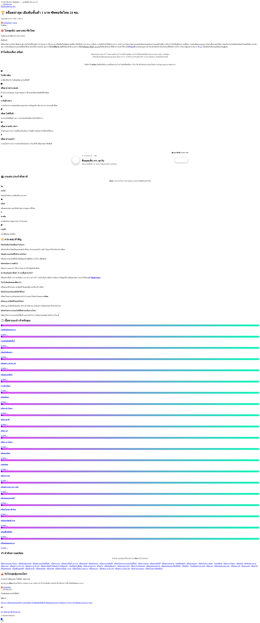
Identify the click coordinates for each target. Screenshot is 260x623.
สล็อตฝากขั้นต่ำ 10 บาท (69, 563)
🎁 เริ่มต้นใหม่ (6, 23)
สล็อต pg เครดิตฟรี (106, 563)
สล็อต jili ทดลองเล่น (138, 566)
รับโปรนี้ (182, 160)
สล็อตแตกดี (83, 563)
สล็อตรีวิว (185, 566)
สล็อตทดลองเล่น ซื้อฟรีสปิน (171, 566)
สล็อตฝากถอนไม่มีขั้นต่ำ (41, 563)
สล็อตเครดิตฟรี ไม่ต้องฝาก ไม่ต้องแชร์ (54, 566)
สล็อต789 (254, 566)
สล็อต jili (100, 566)
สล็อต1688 (50, 568)
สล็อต (132, 47)
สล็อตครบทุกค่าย (168, 563)
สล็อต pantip (245, 566)
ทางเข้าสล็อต (26, 603)
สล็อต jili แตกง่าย (89, 566)
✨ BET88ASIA (6, 4)
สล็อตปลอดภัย (6, 568)
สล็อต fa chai (55, 563)
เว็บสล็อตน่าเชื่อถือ (75, 566)
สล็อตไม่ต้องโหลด (24, 563)
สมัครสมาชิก (10, 6)
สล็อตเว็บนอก (93, 563)
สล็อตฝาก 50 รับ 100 (32, 566)
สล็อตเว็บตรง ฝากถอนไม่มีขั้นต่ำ (125, 563)
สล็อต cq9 (209, 566)
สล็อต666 (239, 563)
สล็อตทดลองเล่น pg (52, 603)
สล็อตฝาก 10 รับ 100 (17, 566)
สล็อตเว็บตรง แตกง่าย (80, 568)
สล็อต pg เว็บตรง (229, 563)
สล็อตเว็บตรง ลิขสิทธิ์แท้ (153, 568)
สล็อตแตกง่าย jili (250, 563)
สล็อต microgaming (137, 568)
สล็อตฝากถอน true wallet (83, 603)
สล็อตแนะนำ (93, 568)
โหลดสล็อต (218, 563)
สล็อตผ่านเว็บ (30, 568)
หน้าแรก (4, 603)
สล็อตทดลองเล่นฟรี (14, 603)
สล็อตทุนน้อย (40, 568)
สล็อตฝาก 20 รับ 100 (107, 568)
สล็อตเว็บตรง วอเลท (205, 563)
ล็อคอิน (3, 6)
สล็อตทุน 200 (235, 566)
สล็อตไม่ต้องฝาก (110, 566)
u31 (201, 47)
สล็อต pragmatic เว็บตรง (9, 563)
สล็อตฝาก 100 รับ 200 (122, 568)
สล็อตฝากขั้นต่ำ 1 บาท (63, 568)
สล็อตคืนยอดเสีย (18, 568)
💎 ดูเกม (14, 23)
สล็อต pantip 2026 (123, 566)
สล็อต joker (5, 566)
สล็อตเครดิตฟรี (155, 563)
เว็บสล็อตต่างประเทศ (197, 566)
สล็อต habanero (192, 563)
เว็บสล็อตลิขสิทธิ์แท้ (38, 603)
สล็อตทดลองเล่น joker (222, 566)
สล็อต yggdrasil (143, 563)
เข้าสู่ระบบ (16, 612)
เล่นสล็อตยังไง (180, 563)
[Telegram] (1, 619)
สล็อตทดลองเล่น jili (153, 566)
